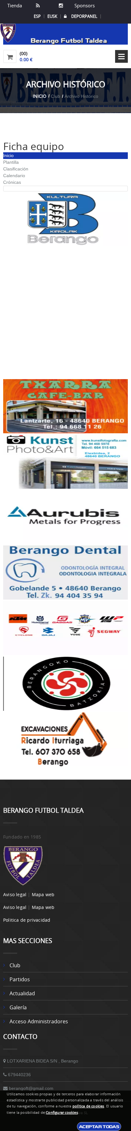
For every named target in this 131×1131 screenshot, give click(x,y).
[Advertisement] (65, 312)
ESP (37, 16)
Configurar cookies (62, 1112)
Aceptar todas (99, 1126)
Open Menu (121, 56)
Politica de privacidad (26, 920)
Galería (18, 1007)
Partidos (20, 979)
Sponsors (83, 5)
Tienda (14, 5)
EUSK (52, 16)
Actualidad (22, 993)
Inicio (39, 96)
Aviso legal (14, 894)
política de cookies (88, 1106)
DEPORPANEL (84, 16)
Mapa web (43, 894)
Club (15, 965)
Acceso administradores (39, 1021)
